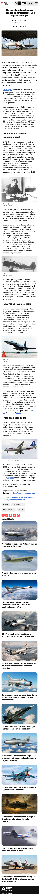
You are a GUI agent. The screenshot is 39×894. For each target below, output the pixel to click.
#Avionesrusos (18, 505)
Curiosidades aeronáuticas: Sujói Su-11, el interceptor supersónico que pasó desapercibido (19, 697)
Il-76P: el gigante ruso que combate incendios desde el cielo (17, 849)
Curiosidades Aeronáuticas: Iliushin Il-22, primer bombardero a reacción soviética (19, 665)
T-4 (20, 313)
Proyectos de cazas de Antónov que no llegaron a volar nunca (19, 545)
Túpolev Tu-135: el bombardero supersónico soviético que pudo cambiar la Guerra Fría (16, 604)
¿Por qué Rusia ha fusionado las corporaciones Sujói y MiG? (19, 498)
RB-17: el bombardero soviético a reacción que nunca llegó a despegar (18, 635)
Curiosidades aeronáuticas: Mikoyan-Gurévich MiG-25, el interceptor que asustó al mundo (18, 879)
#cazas (21, 509)
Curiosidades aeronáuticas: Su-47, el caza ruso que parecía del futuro (18, 727)
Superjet (10, 478)
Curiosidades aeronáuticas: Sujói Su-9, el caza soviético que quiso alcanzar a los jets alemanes (19, 758)
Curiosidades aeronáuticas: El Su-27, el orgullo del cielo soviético (19, 788)
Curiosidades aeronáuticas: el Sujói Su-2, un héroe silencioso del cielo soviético (19, 819)
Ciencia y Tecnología (19, 26)
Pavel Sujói (7, 90)
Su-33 (18, 413)
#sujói (5, 505)
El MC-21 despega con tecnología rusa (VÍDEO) (19, 574)
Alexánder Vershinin (19, 20)
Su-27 (14, 411)
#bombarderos (8, 509)
